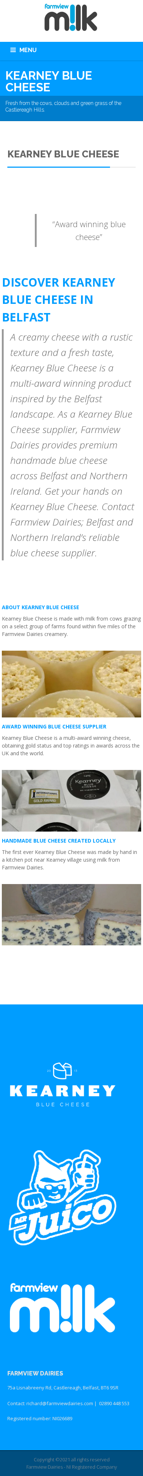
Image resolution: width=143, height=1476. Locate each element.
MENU (28, 50)
